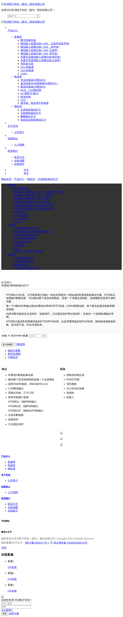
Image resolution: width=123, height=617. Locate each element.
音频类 (11, 462)
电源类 (11, 465)
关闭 (3, 547)
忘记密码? (7, 610)
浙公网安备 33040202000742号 (70, 542)
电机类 (31, 179)
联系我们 (5, 498)
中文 (26, 170)
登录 (5, 614)
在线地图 (13, 507)
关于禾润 (5, 475)
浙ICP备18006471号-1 (37, 542)
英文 (26, 173)
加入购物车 (8, 344)
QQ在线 (12, 567)
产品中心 (19, 179)
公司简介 (13, 480)
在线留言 (13, 510)
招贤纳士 (5, 487)
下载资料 (20, 344)
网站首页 (6, 179)
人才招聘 (13, 492)
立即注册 (14, 613)
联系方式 (13, 504)
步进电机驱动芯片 (48, 179)
